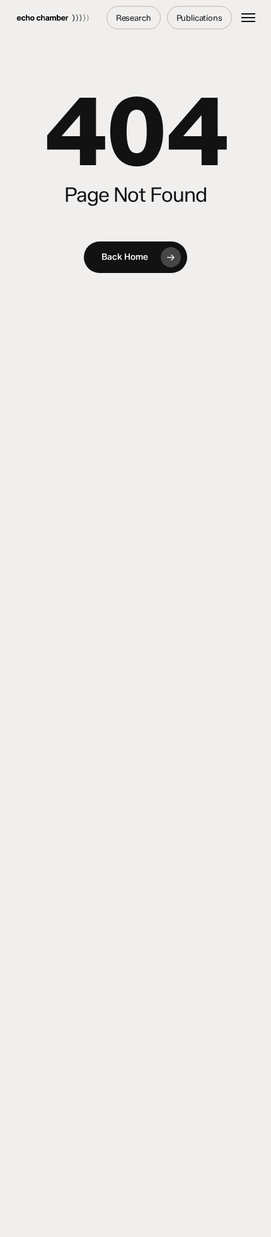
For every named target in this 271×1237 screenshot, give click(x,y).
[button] (248, 17)
